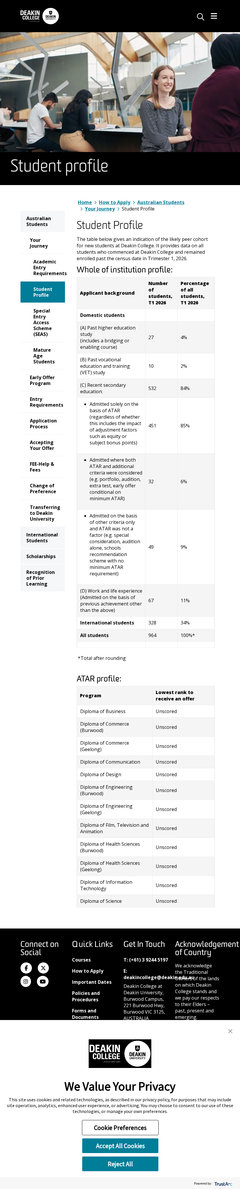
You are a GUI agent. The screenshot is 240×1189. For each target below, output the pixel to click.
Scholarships (41, 556)
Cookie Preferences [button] (120, 1128)
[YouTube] (43, 982)
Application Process (43, 423)
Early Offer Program (42, 380)
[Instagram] (25, 982)
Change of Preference (43, 488)
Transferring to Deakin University (45, 513)
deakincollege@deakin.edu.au (159, 977)
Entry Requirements (46, 402)
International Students (42, 537)
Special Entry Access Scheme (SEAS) (42, 322)
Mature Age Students (44, 356)
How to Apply (114, 202)
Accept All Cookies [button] (120, 1146)
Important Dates (92, 982)
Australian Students (38, 221)
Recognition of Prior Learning (40, 578)
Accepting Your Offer (42, 445)
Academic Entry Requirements (49, 267)
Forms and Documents (85, 1013)
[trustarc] (223, 1183)
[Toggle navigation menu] (214, 16)
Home (85, 202)
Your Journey (39, 243)
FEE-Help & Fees (42, 467)
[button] (230, 1030)
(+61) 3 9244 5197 (148, 960)
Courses (81, 960)
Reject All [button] (120, 1164)
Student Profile (42, 292)
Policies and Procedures (86, 996)
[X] (43, 968)
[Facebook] (26, 968)
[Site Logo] (39, 16)
